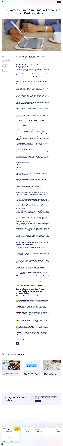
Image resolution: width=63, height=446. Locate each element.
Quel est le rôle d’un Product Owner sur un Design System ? (7, 58)
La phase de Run (5, 64)
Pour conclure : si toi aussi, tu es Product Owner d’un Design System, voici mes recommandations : (7, 70)
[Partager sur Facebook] (24, 339)
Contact (59, 1)
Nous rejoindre (53, 1)
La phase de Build (5, 62)
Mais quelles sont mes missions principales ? (7, 61)
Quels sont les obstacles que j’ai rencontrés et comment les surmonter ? (7, 66)
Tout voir (59, 357)
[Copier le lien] (17, 339)
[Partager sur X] (19, 339)
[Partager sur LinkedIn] (22, 339)
